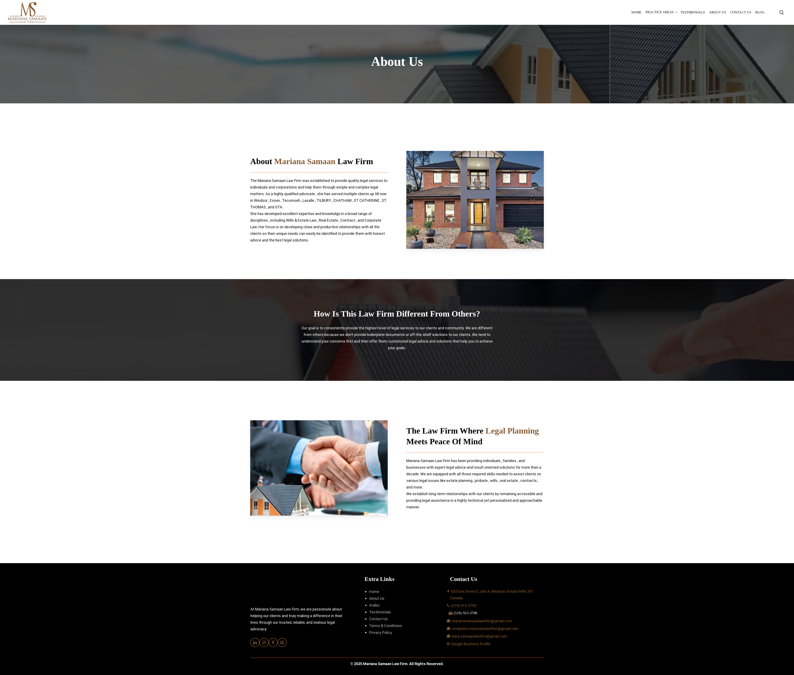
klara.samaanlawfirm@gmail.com (479, 636)
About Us (376, 598)
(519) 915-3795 (463, 605)
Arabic (374, 605)
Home (374, 591)
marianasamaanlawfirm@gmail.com (482, 621)
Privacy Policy (380, 632)
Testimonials (380, 612)
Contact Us (378, 619)
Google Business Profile (471, 644)
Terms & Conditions (385, 626)
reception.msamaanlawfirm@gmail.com (485, 628)
